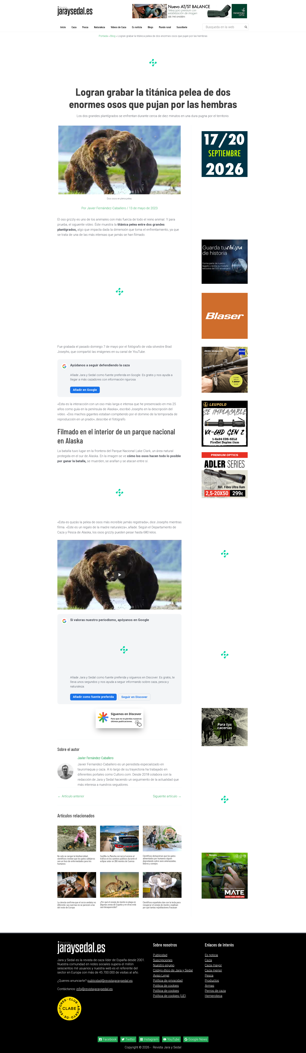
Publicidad (160, 955)
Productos (212, 980)
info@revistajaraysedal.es (94, 989)
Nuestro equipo (163, 965)
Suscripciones (162, 960)
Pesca (209, 975)
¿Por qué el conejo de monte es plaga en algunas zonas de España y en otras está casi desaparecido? (118, 904)
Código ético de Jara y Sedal (173, 970)
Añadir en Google (85, 389)
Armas (209, 985)
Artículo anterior (71, 796)
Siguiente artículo (167, 796)
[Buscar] (246, 27)
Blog (112, 36)
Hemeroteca (213, 996)
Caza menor (213, 970)
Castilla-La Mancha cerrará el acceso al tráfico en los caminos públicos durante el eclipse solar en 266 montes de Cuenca (118, 858)
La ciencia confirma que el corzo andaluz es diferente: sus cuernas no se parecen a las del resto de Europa (76, 905)
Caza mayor (213, 965)
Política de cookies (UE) (169, 996)
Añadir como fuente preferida (93, 696)
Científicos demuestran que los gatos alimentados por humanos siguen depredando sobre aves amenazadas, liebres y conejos (159, 859)
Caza (208, 960)
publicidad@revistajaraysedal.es (110, 981)
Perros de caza (215, 991)
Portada (103, 36)
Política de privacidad (168, 980)
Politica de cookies (166, 985)
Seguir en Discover (134, 697)
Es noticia (211, 955)
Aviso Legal (161, 975)
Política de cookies (166, 991)
